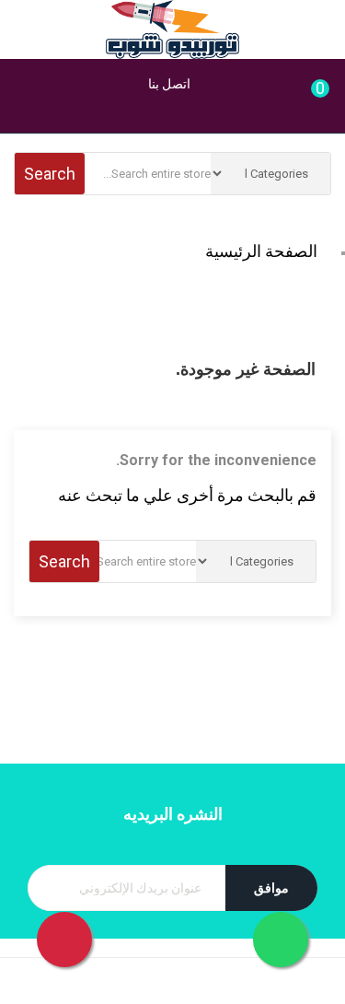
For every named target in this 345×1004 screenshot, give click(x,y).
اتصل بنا (167, 83)
